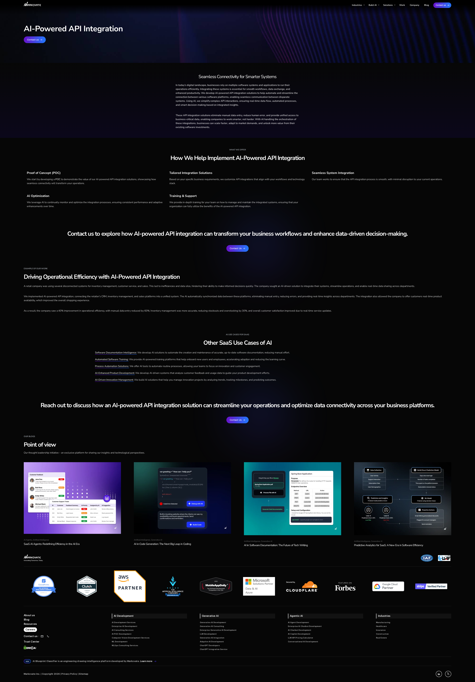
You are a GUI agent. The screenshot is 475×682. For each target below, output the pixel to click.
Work (402, 5)
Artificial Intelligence (41, 540)
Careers (30, 629)
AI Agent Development (298, 622)
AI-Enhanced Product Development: (115, 373)
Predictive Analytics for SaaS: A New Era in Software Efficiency (388, 545)
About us (29, 615)
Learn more (146, 661)
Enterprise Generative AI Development (218, 630)
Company (414, 5)
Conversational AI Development (303, 642)
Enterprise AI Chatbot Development (305, 626)
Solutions (388, 5)
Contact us (441, 5)
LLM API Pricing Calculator (300, 638)
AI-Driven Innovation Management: (114, 379)
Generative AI (156, 540)
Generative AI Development (213, 622)
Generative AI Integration (212, 638)
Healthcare (381, 626)
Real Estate (381, 638)
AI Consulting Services (122, 630)
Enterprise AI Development (124, 626)
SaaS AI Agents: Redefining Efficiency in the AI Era (52, 544)
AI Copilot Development (299, 634)
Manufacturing (383, 622)
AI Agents (28, 540)
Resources (30, 624)
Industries (357, 5)
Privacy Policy (69, 674)
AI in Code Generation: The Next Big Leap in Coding (162, 544)
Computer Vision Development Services (131, 638)
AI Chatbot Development (299, 630)
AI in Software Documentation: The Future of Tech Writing (276, 545)
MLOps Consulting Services (125, 645)
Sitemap (83, 674)
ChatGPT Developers (210, 645)
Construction (382, 634)
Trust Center (31, 642)
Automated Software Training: (112, 359)
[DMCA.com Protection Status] (30, 649)
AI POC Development (121, 634)
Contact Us (236, 248)
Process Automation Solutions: (112, 366)
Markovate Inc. (32, 674)
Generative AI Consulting (212, 626)
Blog (426, 5)
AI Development (124, 616)
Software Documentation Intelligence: (116, 352)
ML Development (120, 642)
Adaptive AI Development (212, 642)
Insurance (381, 630)
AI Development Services (124, 622)
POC (58, 179)
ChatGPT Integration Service (213, 649)
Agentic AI (296, 616)
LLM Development (208, 634)
